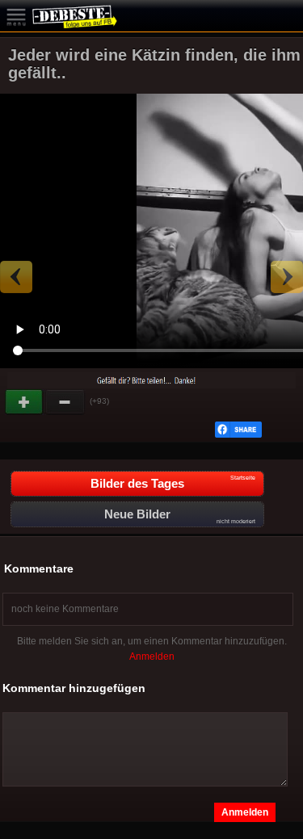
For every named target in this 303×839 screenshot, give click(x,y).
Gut (25, 402)
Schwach (65, 402)
